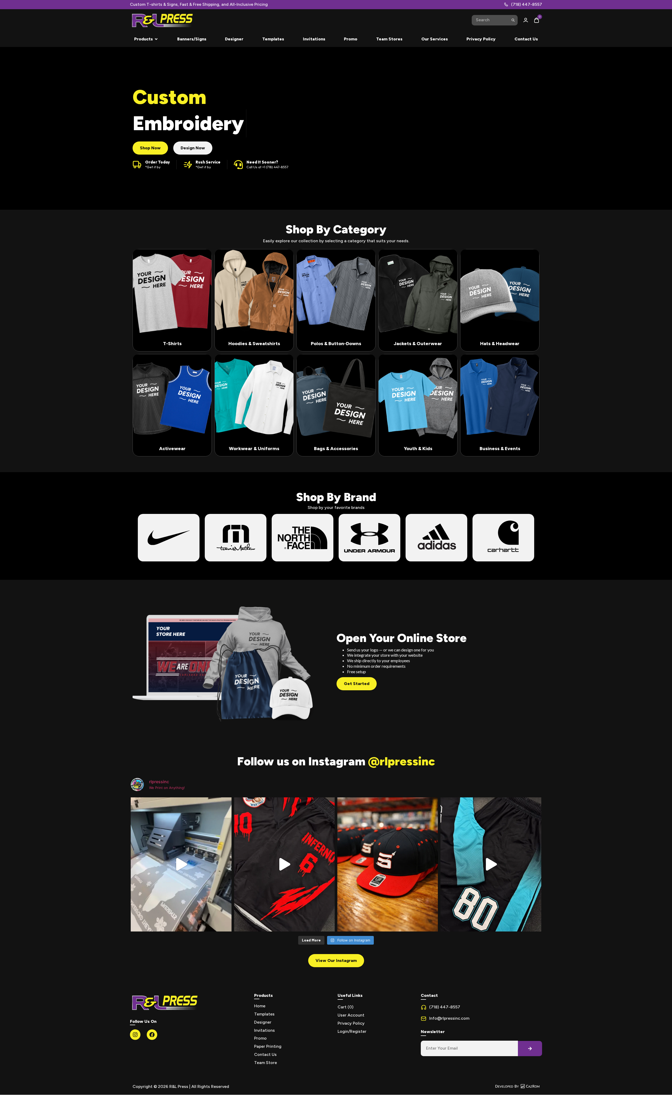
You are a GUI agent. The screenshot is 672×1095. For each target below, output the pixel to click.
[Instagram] (135, 1034)
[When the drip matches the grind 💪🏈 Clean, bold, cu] (490, 864)
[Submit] (513, 20)
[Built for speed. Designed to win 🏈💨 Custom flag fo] (284, 864)
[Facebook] (152, 1034)
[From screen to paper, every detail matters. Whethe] (181, 864)
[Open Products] (156, 39)
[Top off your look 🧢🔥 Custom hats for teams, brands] (387, 864)
